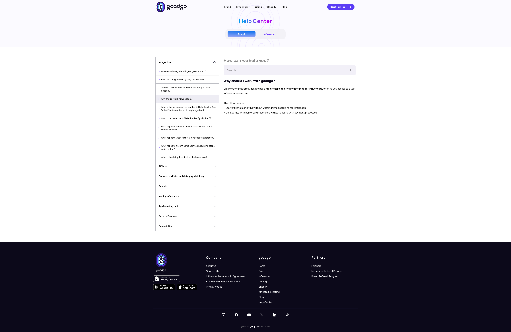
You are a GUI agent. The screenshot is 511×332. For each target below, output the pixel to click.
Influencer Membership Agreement (226, 276)
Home (262, 265)
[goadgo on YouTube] (249, 315)
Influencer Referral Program (327, 271)
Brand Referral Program (324, 276)
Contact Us (212, 271)
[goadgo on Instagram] (223, 315)
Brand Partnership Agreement (223, 281)
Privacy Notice (214, 286)
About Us (211, 265)
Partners (316, 265)
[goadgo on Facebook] (236, 315)
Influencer (242, 7)
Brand (227, 7)
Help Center (266, 302)
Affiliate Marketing (269, 291)
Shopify (271, 7)
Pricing (258, 7)
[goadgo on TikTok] (287, 315)
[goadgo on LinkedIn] (275, 315)
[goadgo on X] (262, 315)
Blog (284, 7)
